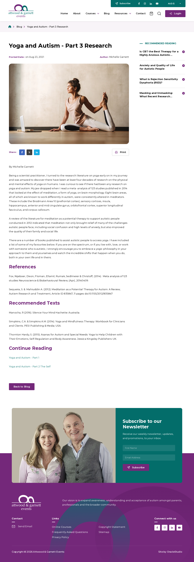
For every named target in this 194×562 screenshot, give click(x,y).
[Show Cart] (151, 13)
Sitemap (104, 532)
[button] (22, 152)
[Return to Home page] (32, 10)
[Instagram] (145, 4)
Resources (121, 13)
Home (64, 13)
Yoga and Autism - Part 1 (24, 357)
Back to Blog (21, 386)
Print (123, 152)
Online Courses (61, 526)
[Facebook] (139, 3)
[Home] (10, 27)
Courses (91, 13)
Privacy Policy (60, 537)
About (77, 13)
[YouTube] (157, 3)
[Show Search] (159, 13)
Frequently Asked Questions (70, 532)
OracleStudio (174, 551)
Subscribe (138, 467)
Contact (141, 13)
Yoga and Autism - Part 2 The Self (30, 366)
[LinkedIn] (151, 4)
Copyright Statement (112, 526)
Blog (106, 13)
